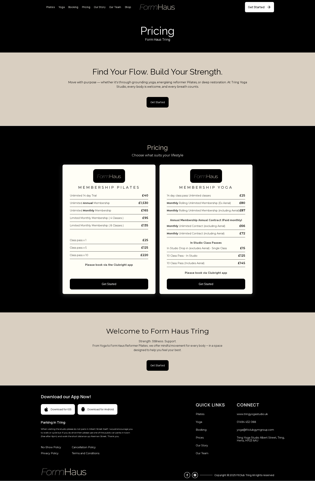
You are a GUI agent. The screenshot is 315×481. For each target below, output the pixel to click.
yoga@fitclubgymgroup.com (255, 429)
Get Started (109, 284)
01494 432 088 (246, 421)
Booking (73, 7)
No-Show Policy (51, 447)
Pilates (50, 7)
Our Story (99, 7)
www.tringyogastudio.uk (252, 414)
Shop (128, 7)
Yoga (62, 7)
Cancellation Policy (84, 447)
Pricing (86, 7)
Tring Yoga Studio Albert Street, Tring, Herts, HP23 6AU (261, 439)
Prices (200, 437)
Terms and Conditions (85, 453)
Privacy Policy (50, 453)
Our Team (115, 7)
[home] (157, 7)
